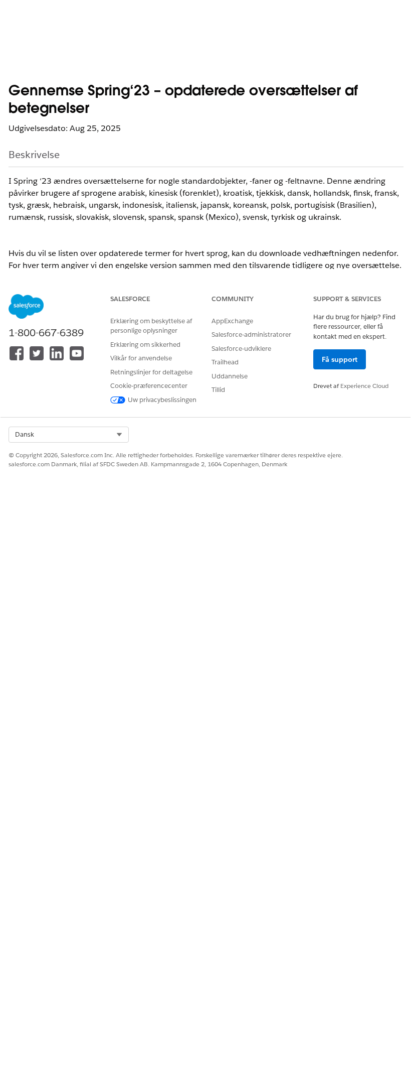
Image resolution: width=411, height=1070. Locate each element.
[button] (69, 435)
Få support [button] (339, 359)
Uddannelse (230, 376)
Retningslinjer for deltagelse (151, 372)
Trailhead (225, 362)
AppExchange (232, 321)
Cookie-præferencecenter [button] (148, 385)
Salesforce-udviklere (241, 348)
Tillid (218, 389)
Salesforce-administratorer (251, 334)
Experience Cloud (364, 385)
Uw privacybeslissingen (162, 399)
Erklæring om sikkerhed (145, 344)
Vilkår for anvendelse (141, 358)
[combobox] (69, 435)
